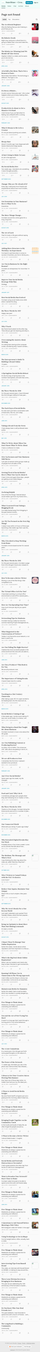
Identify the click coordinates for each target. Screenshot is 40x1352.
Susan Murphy (10, 31)
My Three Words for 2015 (11, 561)
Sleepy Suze (6, 142)
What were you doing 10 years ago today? (15, 827)
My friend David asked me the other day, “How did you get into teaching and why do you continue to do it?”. (15, 330)
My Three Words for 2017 (11, 311)
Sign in (36, 2)
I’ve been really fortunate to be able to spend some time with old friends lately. (14, 1182)
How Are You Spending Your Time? (15, 605)
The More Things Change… (11, 215)
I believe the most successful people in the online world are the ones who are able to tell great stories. (15, 650)
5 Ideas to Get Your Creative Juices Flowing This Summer (15, 1077)
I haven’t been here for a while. (11, 681)
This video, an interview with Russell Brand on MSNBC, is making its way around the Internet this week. (15, 1269)
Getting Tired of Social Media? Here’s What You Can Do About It (14, 474)
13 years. (4, 364)
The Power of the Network (11, 1062)
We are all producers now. (9, 669)
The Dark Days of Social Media (13, 408)
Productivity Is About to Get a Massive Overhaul (13, 109)
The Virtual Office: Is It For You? (14, 591)
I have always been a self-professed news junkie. (14, 429)
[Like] (2, 82)
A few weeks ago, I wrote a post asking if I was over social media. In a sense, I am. (14, 717)
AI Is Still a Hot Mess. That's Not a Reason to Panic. (14, 72)
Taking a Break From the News (13, 426)
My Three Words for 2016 (11, 391)
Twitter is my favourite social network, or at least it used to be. (15, 637)
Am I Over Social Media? (11, 776)
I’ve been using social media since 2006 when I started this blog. (14, 301)
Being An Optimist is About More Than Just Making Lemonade (14, 925)
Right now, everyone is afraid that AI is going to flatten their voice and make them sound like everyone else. (15, 41)
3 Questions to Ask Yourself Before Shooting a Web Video (15, 1224)
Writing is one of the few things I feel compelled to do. (13, 581)
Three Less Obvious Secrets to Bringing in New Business (13, 1280)
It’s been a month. (7, 929)
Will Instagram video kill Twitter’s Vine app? (15, 1227)
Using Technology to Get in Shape (14, 1237)
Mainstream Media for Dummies (14, 989)
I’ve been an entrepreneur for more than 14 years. (15, 269)
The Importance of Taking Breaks (14, 679)
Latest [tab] (4, 19)
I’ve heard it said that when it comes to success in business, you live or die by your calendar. (15, 254)
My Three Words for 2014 (11, 807)
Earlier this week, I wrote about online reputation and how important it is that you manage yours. (15, 947)
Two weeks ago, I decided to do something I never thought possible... (15, 170)
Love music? (5, 880)
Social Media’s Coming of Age (12, 714)
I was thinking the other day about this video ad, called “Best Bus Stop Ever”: (13, 861)
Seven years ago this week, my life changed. (12, 779)
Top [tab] (9, 19)
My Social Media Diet (9, 167)
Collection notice (30, 1343)
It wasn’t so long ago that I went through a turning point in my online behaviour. (15, 1021)
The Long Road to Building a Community (12, 1325)
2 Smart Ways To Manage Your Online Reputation (13, 943)
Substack (12, 1350)
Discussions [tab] (15, 19)
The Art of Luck (7, 233)
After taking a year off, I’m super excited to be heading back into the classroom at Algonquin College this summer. (15, 700)
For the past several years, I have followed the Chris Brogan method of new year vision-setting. (14, 394)
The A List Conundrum (10, 1049)
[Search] (37, 19)
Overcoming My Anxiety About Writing (13, 341)
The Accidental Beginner (11, 25)
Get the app (27, 1346)
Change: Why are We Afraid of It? (14, 184)
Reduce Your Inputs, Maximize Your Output (15, 890)
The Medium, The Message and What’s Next (13, 856)
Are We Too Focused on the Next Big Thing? (15, 522)
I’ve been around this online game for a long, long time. (14, 218)
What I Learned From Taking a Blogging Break (13, 507)
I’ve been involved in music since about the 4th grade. (15, 733)
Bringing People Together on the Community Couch (14, 1121)
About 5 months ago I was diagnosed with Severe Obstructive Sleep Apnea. (15, 145)
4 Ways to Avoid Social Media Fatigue (12, 1092)
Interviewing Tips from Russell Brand (13, 1264)
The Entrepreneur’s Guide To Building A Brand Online (12, 361)
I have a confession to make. (10, 448)
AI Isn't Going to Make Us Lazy (13, 155)
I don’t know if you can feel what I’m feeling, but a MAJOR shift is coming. (13, 114)
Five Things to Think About (11, 1002)
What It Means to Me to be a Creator (12, 129)
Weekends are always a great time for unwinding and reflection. (13, 1006)
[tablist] (10, 19)
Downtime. (5, 206)
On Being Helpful (8, 492)
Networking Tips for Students (13, 618)
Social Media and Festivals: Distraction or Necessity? (12, 1162)
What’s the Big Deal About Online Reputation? (14, 959)
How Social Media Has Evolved (13, 297)
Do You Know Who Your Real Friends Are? (12, 1309)
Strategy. (4, 284)
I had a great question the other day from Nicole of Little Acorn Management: (14, 1166)
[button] (3, 6)
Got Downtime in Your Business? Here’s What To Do (14, 203)
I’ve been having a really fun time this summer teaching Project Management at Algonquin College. (14, 621)
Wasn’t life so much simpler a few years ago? (14, 894)
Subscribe (29, 2)
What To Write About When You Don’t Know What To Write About (14, 444)
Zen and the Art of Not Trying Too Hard (14, 1017)
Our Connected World (10, 824)
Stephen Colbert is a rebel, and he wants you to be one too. (14, 57)
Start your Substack (16, 1346)
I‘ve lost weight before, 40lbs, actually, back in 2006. (15, 1240)
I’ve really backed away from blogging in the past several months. (14, 511)
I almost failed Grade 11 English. (11, 1138)
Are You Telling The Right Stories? (14, 647)
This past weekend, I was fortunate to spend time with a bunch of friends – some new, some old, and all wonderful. (15, 1313)
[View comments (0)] (12, 33)
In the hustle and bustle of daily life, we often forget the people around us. (14, 1126)
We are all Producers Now (11, 758)
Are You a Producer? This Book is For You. (14, 666)
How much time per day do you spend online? (13, 608)
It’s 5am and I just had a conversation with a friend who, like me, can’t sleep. (15, 411)
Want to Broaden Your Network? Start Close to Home (14, 1177)
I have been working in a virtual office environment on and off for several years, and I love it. (14, 595)
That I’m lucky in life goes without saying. (14, 235)
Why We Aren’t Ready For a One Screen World (13, 910)
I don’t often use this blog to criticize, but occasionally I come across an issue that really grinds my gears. (14, 979)
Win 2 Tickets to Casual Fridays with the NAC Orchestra (13, 876)
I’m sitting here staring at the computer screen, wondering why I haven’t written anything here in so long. (14, 345)
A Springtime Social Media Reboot (14, 373)
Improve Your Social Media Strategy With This (12, 281)
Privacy (19, 1343)
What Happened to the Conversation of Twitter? (11, 633)
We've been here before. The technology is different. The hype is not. (15, 76)
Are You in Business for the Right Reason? (14, 265)
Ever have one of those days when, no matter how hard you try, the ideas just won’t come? (13, 1081)
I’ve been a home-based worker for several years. (15, 546)
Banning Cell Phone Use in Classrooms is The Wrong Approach (15, 974)
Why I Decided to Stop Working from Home (13, 542)
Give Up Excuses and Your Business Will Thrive (15, 458)
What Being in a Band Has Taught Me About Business (14, 728)
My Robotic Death (8, 38)
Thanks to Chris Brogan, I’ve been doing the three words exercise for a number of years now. (15, 810)
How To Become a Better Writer (14, 578)
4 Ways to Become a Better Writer (15, 1136)
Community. (5, 1328)
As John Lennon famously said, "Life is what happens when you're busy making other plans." (15, 94)
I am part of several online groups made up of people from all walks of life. (15, 462)
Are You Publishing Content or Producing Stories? (13, 744)
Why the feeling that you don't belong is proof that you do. (14, 28)
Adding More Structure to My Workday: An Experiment (13, 249)
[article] (20, 29)
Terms (23, 1343)
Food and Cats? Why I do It (11, 793)
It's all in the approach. (8, 157)
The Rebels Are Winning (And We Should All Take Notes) (14, 52)
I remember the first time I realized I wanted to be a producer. (13, 762)
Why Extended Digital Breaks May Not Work (14, 841)
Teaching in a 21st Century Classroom (11, 695)
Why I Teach (6, 326)
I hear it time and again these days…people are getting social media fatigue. (15, 478)
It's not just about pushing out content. (13, 132)
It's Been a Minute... (9, 91)
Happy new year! (6, 313)
